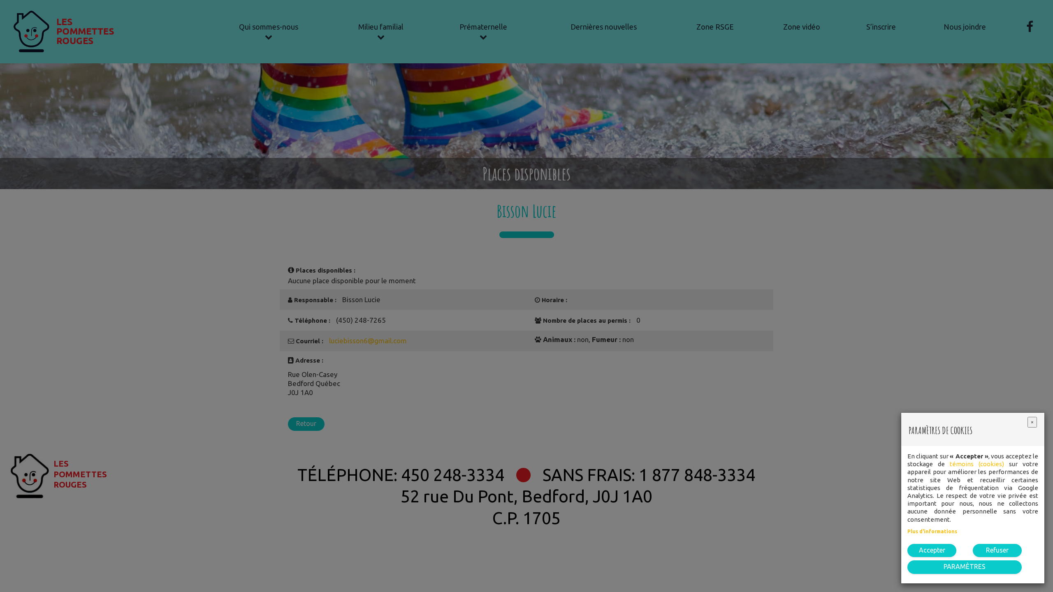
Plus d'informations (932, 531)
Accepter (932, 550)
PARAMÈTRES (965, 566)
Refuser (997, 550)
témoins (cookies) (977, 463)
